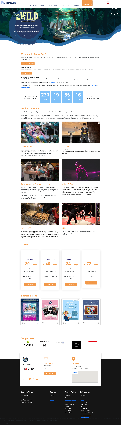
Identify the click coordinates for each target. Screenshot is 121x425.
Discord (94, 85)
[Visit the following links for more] (24, 379)
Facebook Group (25, 87)
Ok (1, 423)
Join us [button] (42, 5)
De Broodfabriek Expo (77, 367)
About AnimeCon (32, 5)
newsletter (54, 82)
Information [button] (65, 5)
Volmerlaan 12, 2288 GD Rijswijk (80, 368)
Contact (76, 5)
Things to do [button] (53, 5)
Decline (6, 423)
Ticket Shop (30, 284)
